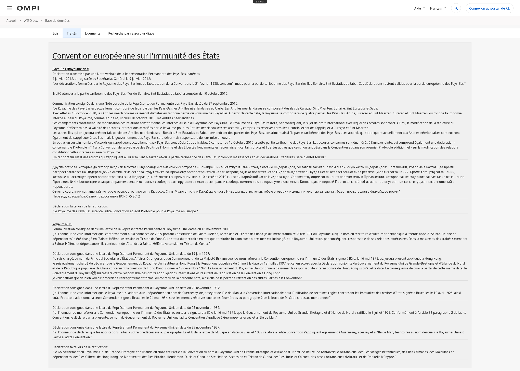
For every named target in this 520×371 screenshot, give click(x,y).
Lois (55, 33)
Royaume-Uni (62, 224)
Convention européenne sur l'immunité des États (136, 55)
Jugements (92, 33)
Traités (72, 33)
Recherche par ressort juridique (131, 33)
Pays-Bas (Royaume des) (70, 69)
